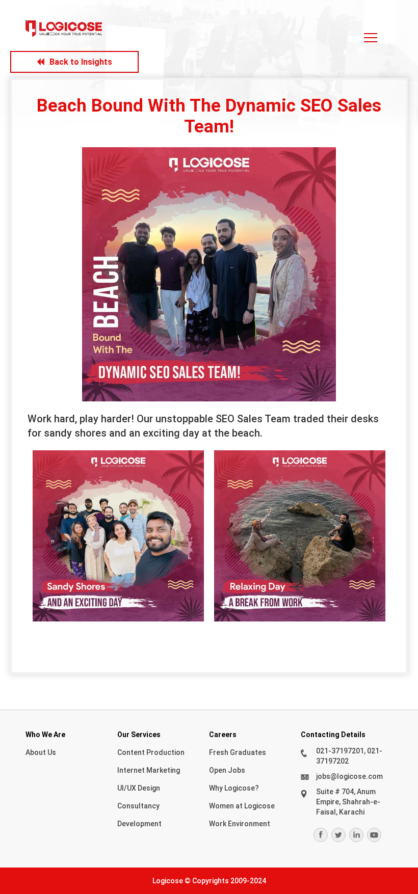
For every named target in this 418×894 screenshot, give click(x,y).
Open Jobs (227, 770)
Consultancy (138, 806)
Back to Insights (80, 62)
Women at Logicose (242, 806)
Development (139, 824)
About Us (40, 752)
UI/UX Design (138, 788)
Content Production (151, 752)
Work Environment (239, 824)
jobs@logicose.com (349, 776)
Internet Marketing (148, 770)
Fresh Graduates (237, 752)
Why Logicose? (234, 788)
